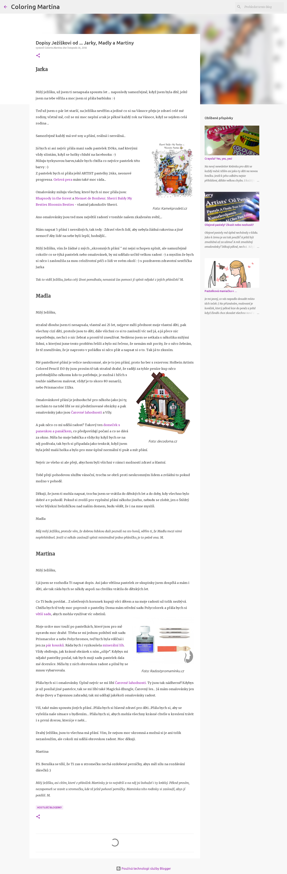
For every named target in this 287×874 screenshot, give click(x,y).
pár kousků (55, 645)
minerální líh (113, 645)
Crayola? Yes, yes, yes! (218, 158)
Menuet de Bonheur (90, 198)
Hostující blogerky (49, 807)
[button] (38, 55)
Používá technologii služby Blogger (146, 868)
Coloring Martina (35, 6)
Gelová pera (62, 179)
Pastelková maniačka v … (221, 291)
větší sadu (43, 614)
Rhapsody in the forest (53, 198)
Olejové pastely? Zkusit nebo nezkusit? (229, 224)
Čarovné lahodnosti (86, 412)
